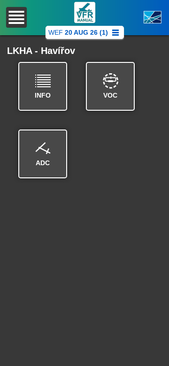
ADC (43, 163)
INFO (43, 95)
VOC (110, 95)
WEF (78, 32)
